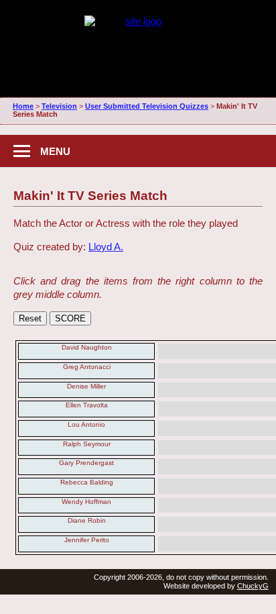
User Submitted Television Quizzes (146, 106)
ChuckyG (253, 586)
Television (59, 106)
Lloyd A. (105, 246)
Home (23, 106)
